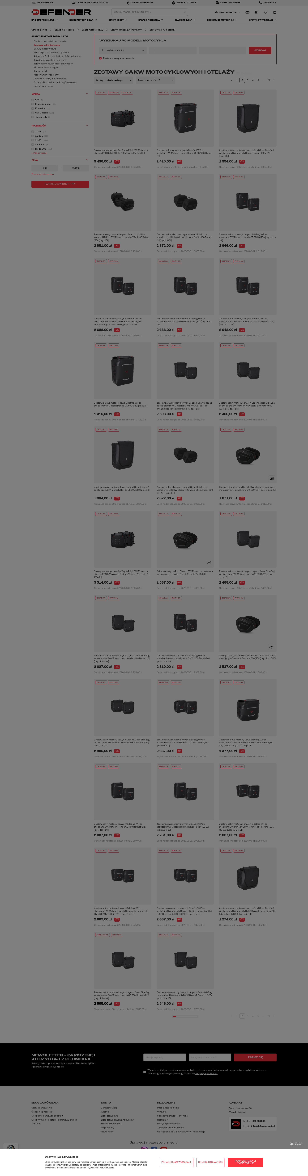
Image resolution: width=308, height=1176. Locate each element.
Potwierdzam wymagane (176, 1162)
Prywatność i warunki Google (100, 1168)
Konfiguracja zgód (210, 1162)
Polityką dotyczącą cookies (118, 1162)
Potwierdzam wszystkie (245, 1162)
